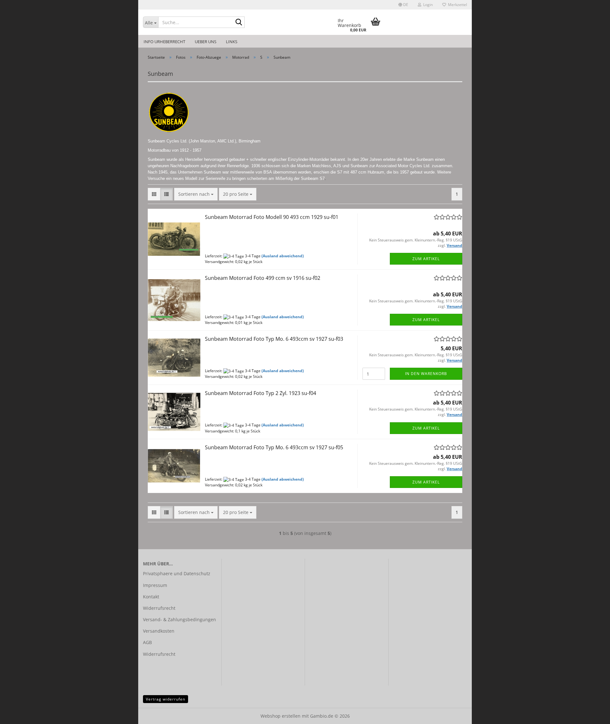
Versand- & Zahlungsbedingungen (179, 619)
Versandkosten (158, 631)
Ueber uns (205, 41)
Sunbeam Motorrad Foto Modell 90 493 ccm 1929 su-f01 (271, 217)
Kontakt (151, 597)
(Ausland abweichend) (282, 256)
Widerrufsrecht (159, 608)
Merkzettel (456, 4)
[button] (403, 5)
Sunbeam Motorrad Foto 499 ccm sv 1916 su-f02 (262, 277)
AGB (147, 642)
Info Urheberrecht (164, 41)
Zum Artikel (426, 258)
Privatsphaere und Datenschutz (176, 573)
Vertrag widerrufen (165, 699)
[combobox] (196, 194)
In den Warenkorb (426, 373)
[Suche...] (239, 22)
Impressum (155, 585)
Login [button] (427, 4)
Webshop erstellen (281, 716)
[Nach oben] (592, 714)
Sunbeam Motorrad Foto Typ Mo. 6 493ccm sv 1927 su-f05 (274, 447)
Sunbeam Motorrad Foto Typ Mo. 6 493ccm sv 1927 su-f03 (274, 338)
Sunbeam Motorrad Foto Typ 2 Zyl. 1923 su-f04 (260, 393)
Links (231, 41)
